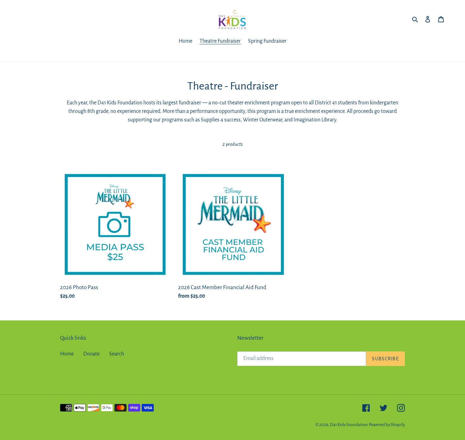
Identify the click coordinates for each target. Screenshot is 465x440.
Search (116, 354)
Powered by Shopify (387, 424)
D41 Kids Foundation (349, 424)
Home (67, 354)
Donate (91, 354)
